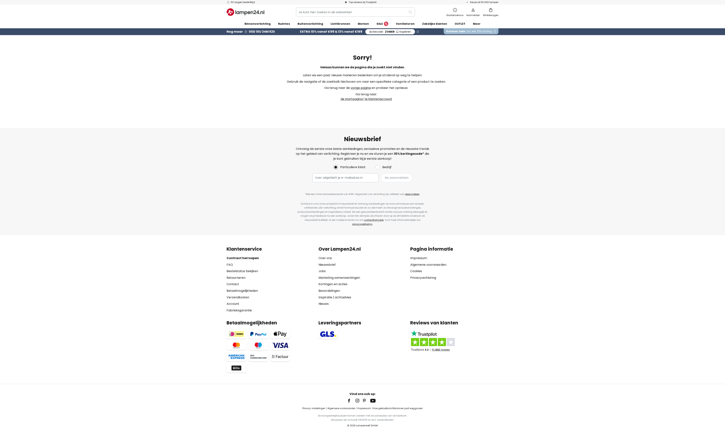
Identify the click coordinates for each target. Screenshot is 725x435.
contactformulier (374, 220)
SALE (379, 24)
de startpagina (352, 99)
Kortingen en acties (333, 284)
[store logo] (245, 12)
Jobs (322, 271)
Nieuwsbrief (327, 265)
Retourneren (236, 278)
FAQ (230, 265)
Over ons (325, 258)
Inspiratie (325, 297)
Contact (233, 284)
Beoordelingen (329, 291)
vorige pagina (361, 88)
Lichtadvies (343, 297)
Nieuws (324, 304)
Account (233, 304)
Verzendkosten (238, 297)
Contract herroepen (243, 258)
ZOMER (390, 32)
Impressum (418, 258)
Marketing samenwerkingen (339, 278)
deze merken (412, 194)
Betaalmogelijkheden (242, 291)
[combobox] (355, 12)
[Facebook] (351, 401)
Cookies (416, 271)
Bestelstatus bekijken (242, 271)
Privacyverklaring (423, 278)
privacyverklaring (362, 224)
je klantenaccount (378, 99)
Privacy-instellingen (313, 408)
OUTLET (460, 24)
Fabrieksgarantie (239, 310)
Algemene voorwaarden (428, 265)
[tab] (271, 279)
